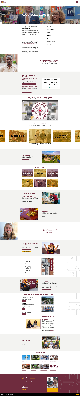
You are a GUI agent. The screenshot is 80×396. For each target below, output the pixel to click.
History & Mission (49, 35)
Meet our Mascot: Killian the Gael (26, 249)
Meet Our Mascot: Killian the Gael (51, 41)
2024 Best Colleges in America (30, 88)
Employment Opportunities (25, 387)
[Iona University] (3, 2)
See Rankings (43, 216)
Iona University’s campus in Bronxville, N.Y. (31, 197)
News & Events (49, 32)
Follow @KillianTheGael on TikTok (26, 251)
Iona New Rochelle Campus (50, 29)
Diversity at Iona (49, 44)
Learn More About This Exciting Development (27, 201)
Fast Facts (48, 38)
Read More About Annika (49, 232)
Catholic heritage (52, 330)
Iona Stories (23, 344)
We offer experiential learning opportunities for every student (28, 43)
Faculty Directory (24, 386)
